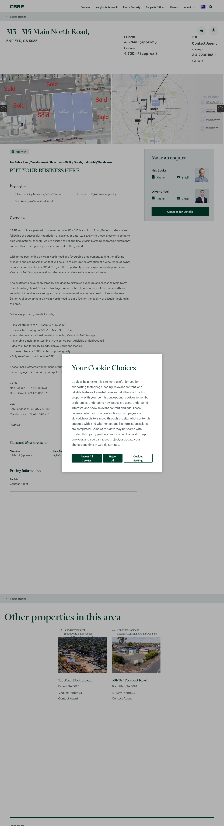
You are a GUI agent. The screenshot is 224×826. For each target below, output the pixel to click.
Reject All (113, 458)
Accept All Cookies (87, 458)
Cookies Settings (138, 458)
